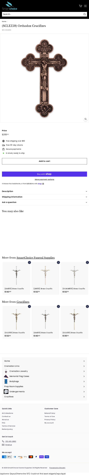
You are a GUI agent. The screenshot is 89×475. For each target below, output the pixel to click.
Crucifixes (23, 301)
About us (5, 419)
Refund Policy (49, 413)
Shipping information (12, 197)
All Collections (7, 413)
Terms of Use (49, 416)
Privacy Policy (49, 419)
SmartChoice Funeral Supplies (36, 257)
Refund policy (7, 429)
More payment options (44, 179)
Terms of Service (8, 426)
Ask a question (9, 202)
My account (49, 423)
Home (4, 21)
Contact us (6, 416)
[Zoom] (85, 119)
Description (7, 191)
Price (4, 130)
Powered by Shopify (57, 468)
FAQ (3, 423)
